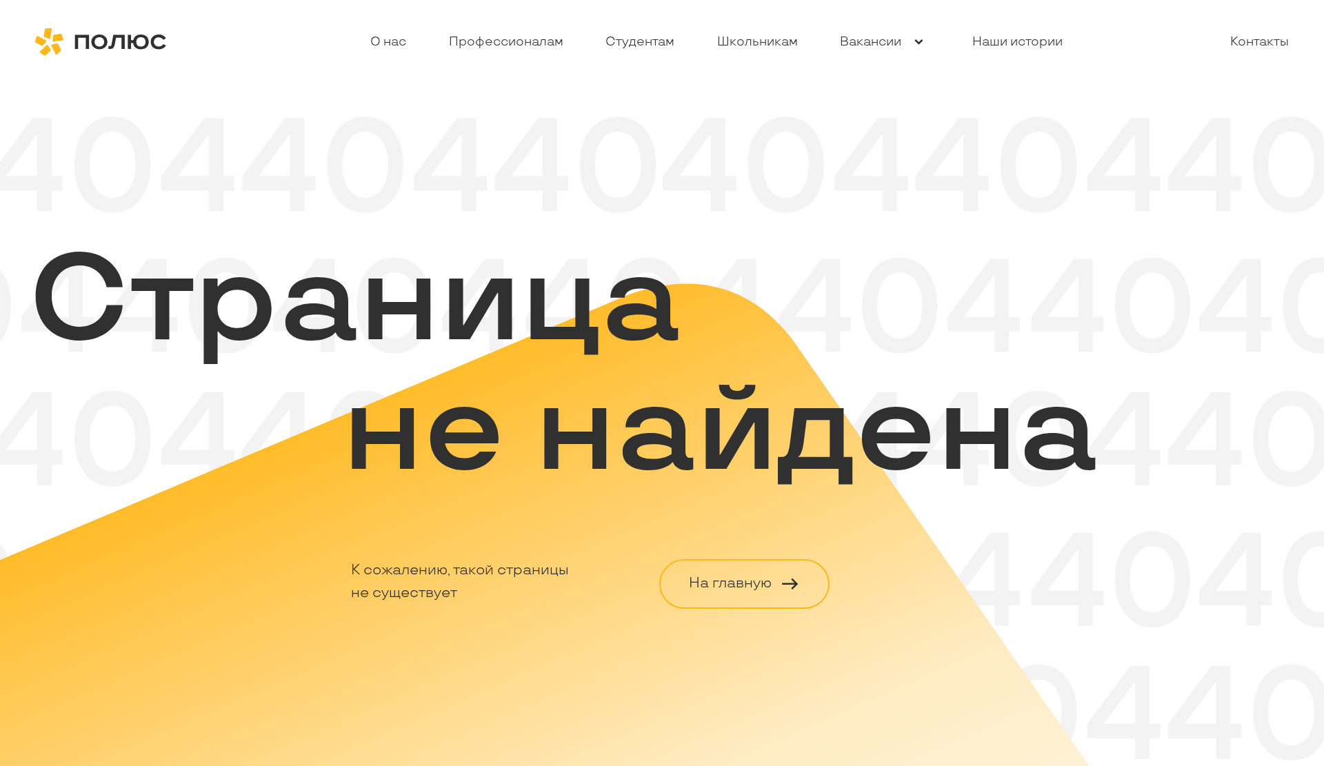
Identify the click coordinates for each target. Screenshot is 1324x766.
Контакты (1259, 41)
